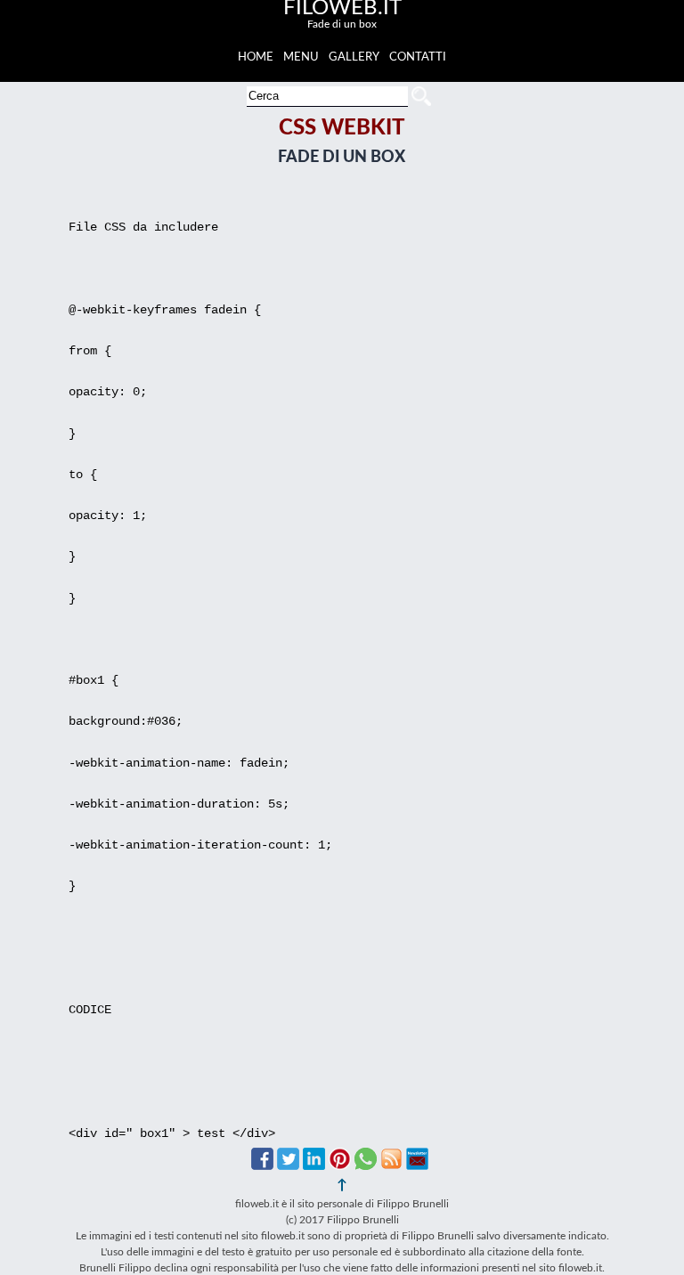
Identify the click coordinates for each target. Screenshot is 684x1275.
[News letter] (417, 1165)
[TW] (288, 1165)
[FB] (262, 1165)
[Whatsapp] (365, 1165)
